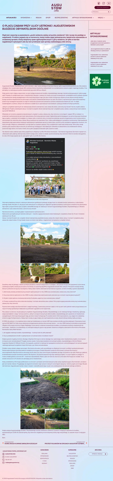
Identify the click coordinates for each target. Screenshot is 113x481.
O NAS (44, 461)
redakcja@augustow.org (12, 462)
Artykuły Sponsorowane (82, 18)
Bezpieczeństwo (61, 18)
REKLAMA (44, 453)
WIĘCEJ (100, 18)
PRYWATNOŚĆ (44, 456)
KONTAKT (44, 463)
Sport (48, 18)
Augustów (72, 453)
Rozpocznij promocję (102, 7)
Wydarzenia (25, 18)
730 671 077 (8, 459)
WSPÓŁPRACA (44, 458)
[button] (26, 18)
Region (38, 18)
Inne (72, 468)
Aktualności (11, 18)
